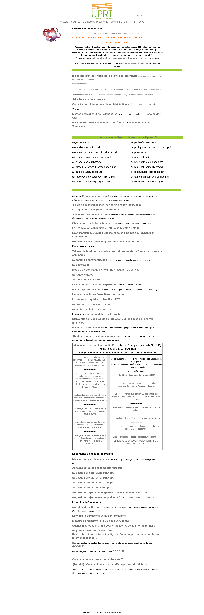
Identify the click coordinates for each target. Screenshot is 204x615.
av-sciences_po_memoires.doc (91, 304)
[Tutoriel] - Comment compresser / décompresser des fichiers (110, 564)
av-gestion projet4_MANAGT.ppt (91, 487)
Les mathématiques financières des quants (98, 294)
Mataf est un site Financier (88, 327)
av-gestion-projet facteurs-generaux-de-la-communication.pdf (109, 492)
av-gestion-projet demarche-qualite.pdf (96, 497)
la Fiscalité (113, 314)
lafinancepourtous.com (86, 289)
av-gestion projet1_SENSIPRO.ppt (93, 472)
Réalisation (106, 613)
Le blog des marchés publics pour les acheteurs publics (107, 204)
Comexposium (91, 196)
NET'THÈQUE (138, 22)
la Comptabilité (96, 314)
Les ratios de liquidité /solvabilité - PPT (96, 299)
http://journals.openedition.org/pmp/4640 (136, 375)
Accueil (64, 22)
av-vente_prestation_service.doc (91, 309)
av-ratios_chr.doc (82, 274)
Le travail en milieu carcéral (123, 418)
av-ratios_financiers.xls (86, 279)
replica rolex (90, 537)
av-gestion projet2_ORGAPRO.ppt (93, 477)
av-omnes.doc (80, 264)
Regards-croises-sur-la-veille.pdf (92, 530)
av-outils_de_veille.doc (86, 507)
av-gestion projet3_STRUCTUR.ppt (93, 482)
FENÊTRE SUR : (88, 22)
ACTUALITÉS (74, 22)
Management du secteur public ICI (94, 345)
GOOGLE (118, 551)
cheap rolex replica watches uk (134, 63)
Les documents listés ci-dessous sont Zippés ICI (127, 137)
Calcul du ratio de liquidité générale (94, 284)
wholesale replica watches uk (84, 95)
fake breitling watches (104, 89)
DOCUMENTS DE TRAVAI (121, 22)
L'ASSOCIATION (102, 22)
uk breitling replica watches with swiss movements (123, 58)
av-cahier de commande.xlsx (89, 259)
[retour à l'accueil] (102, 10)
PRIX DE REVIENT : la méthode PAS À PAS (98, 122)
